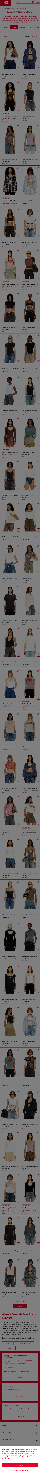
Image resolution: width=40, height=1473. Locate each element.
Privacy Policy (26, 1457)
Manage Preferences (8, 1457)
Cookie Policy (6, 1459)
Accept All (20, 1465)
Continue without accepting (20, 1470)
